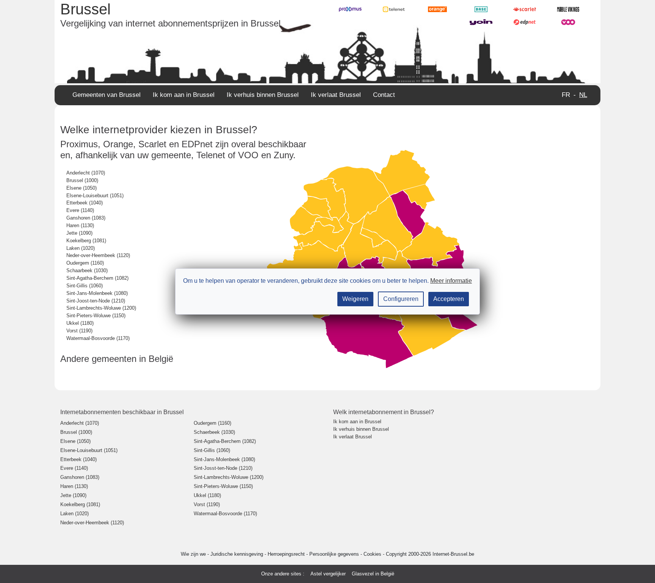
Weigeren (355, 299)
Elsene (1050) (81, 188)
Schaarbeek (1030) (87, 270)
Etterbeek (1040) (84, 203)
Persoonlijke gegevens (334, 554)
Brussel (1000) (82, 180)
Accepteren (448, 299)
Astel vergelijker (328, 574)
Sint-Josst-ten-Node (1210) (223, 468)
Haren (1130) (80, 225)
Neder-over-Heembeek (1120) (98, 255)
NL (583, 94)
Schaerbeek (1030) (214, 432)
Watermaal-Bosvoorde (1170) (98, 338)
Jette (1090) (79, 233)
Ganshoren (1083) (85, 218)
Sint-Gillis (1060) (84, 285)
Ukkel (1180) (80, 323)
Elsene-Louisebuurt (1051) (95, 195)
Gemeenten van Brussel (106, 94)
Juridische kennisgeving (237, 554)
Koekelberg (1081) (86, 240)
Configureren (400, 299)
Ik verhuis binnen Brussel (263, 94)
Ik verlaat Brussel (336, 94)
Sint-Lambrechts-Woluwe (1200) (101, 308)
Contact (384, 94)
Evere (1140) (80, 210)
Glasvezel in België (373, 574)
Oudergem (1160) (85, 263)
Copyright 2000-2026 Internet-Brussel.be (430, 554)
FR (566, 94)
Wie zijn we (194, 554)
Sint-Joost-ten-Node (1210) (95, 301)
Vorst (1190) (79, 331)
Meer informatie (451, 280)
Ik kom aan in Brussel (184, 94)
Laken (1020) (80, 248)
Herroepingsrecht (287, 554)
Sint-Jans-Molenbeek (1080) (97, 293)
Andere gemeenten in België (116, 359)
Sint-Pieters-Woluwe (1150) (95, 315)
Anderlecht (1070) (85, 173)
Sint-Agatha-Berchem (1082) (97, 278)
